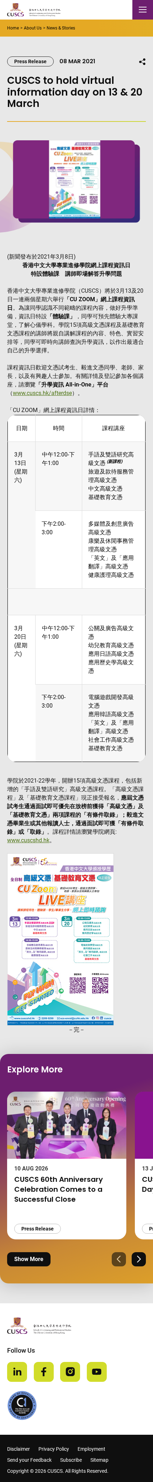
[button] (119, 1259)
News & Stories (61, 28)
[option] (67, 1165)
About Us (33, 28)
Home (13, 28)
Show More (28, 1259)
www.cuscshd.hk (28, 840)
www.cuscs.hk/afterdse (42, 393)
